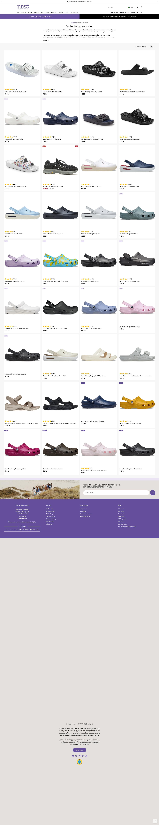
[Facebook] (73, 756)
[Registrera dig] (152, 492)
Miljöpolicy (49, 524)
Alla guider (121, 509)
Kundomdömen (50, 511)
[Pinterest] (86, 756)
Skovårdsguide (122, 524)
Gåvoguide (121, 516)
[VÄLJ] (37, 83)
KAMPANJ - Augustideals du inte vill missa (40, 16)
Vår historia (49, 509)
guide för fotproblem (83, 744)
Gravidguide (121, 514)
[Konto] (137, 7)
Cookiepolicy (50, 521)
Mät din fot (121, 521)
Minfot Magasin (50, 514)
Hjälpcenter (83, 509)
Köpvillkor (83, 511)
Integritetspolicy (51, 519)
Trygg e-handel (50, 516)
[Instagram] (76, 756)
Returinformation (85, 516)
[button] (145, 47)
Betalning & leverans (86, 514)
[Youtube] (79, 756)
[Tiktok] (83, 756)
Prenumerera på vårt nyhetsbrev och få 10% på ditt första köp (119, 16)
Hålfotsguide (122, 519)
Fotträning (121, 511)
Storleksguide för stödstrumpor (127, 526)
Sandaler (73, 22)
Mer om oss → (79, 750)
